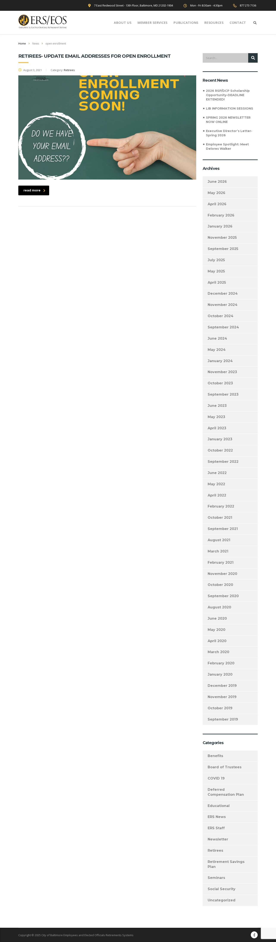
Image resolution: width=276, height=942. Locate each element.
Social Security (221, 889)
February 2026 (221, 215)
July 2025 (216, 260)
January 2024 (220, 361)
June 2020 (217, 618)
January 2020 (220, 674)
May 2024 (217, 350)
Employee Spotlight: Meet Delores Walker (227, 146)
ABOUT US (123, 22)
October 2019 (220, 708)
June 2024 (217, 338)
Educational (219, 806)
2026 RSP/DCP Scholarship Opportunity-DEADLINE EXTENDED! (228, 95)
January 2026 (220, 226)
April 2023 (217, 428)
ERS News (217, 817)
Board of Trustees (225, 767)
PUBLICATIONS (186, 22)
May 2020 (216, 630)
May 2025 (216, 271)
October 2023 (220, 383)
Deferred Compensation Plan (226, 792)
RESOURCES (214, 22)
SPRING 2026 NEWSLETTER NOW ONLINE (228, 120)
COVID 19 (216, 778)
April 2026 (217, 204)
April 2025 (217, 282)
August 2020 (219, 607)
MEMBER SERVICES (153, 22)
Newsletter (218, 839)
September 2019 (223, 719)
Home (22, 43)
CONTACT (238, 22)
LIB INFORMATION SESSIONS (229, 108)
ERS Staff (216, 828)
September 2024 (223, 327)
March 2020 (218, 652)
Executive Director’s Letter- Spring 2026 (229, 133)
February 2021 (221, 562)
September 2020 (223, 596)
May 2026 (216, 193)
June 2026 (217, 182)
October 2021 (220, 518)
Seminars (216, 878)
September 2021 (223, 529)
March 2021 (218, 551)
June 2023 (217, 406)
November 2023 (222, 372)
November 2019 (222, 697)
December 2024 (223, 293)
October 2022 (220, 450)
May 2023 (216, 417)
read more (32, 190)
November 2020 (222, 574)
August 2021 (219, 540)
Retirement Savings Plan (226, 864)
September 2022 (223, 462)
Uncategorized (221, 900)
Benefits (215, 756)
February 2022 (221, 506)
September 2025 (223, 249)
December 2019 (222, 686)
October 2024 (220, 316)
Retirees (215, 850)
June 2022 (217, 473)
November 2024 (222, 305)
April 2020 (217, 641)
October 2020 (220, 585)
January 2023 (220, 439)
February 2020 (221, 663)
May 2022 (216, 484)
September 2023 (223, 394)
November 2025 (222, 238)
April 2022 (217, 495)
